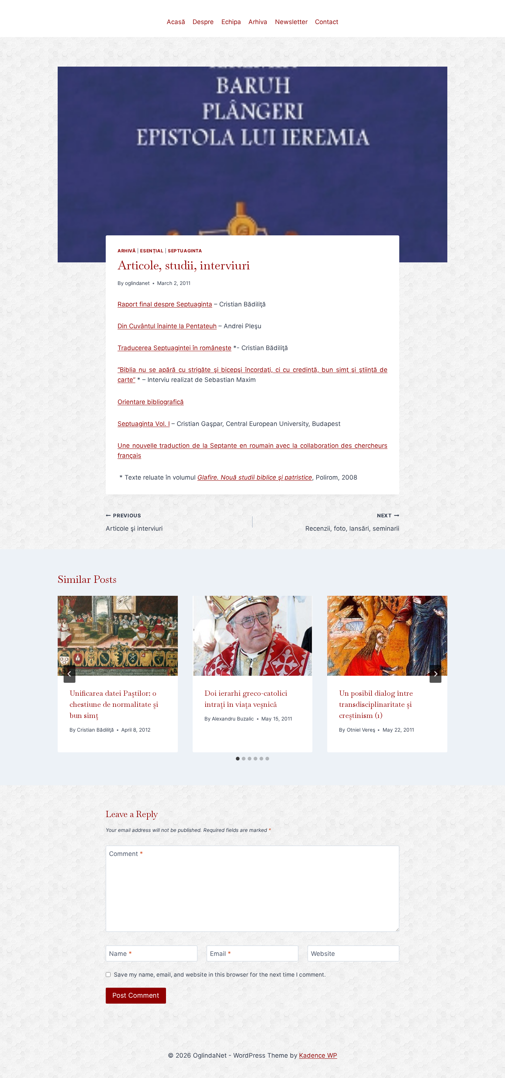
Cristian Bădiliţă (95, 730)
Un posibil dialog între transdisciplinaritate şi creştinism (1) (376, 704)
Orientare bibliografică (151, 402)
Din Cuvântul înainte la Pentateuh (167, 326)
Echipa (231, 22)
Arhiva (257, 22)
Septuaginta (185, 250)
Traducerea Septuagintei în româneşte (174, 348)
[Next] (435, 674)
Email (220, 953)
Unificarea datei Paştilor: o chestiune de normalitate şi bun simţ (114, 704)
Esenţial (151, 250)
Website (323, 953)
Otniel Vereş (361, 730)
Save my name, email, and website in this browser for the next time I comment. (220, 974)
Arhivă (127, 250)
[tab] (238, 758)
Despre (203, 22)
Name (120, 953)
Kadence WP (318, 1055)
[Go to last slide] (69, 674)
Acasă (176, 22)
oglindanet (137, 283)
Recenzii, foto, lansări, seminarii (352, 522)
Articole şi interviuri (134, 522)
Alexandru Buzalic (233, 719)
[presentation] (118, 636)
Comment (126, 853)
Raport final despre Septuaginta (165, 304)
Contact (326, 22)
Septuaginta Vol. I (144, 423)
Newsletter (291, 22)
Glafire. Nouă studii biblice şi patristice (254, 477)
